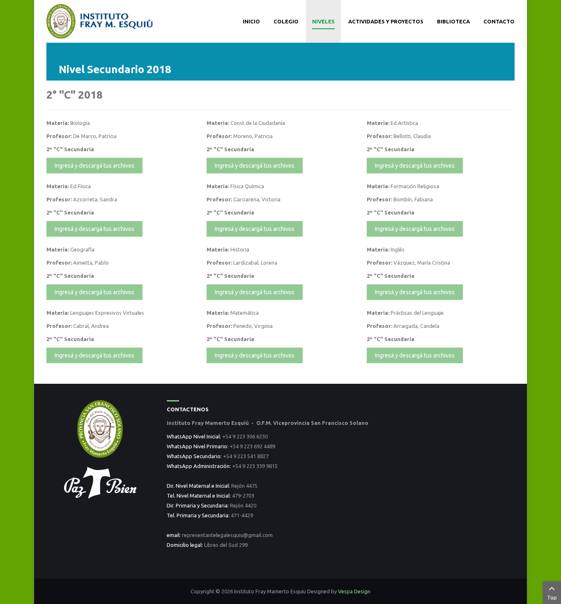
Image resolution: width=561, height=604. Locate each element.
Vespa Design (354, 591)
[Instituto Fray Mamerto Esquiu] (100, 20)
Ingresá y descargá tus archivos (94, 165)
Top (552, 597)
